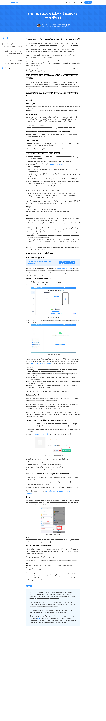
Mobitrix (39, 618)
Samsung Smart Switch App (55, 164)
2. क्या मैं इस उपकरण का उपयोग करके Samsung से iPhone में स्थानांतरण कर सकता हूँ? (13, 53)
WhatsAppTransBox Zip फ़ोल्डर (42, 434)
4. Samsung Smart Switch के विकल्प (13, 68)
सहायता (80, 2)
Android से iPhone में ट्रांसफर (36, 363)
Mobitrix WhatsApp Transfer (64, 268)
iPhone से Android (48, 363)
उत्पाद (67, 2)
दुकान (75, 2)
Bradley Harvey (45, 24)
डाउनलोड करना (88, 2)
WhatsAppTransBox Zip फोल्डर (42, 482)
